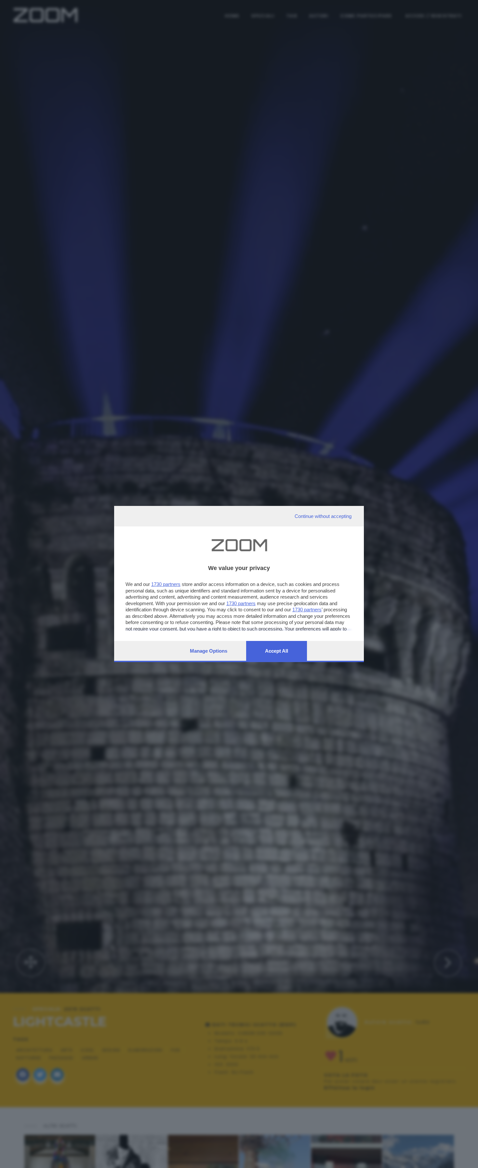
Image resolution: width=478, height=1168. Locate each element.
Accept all (276, 651)
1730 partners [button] (165, 584)
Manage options (208, 651)
